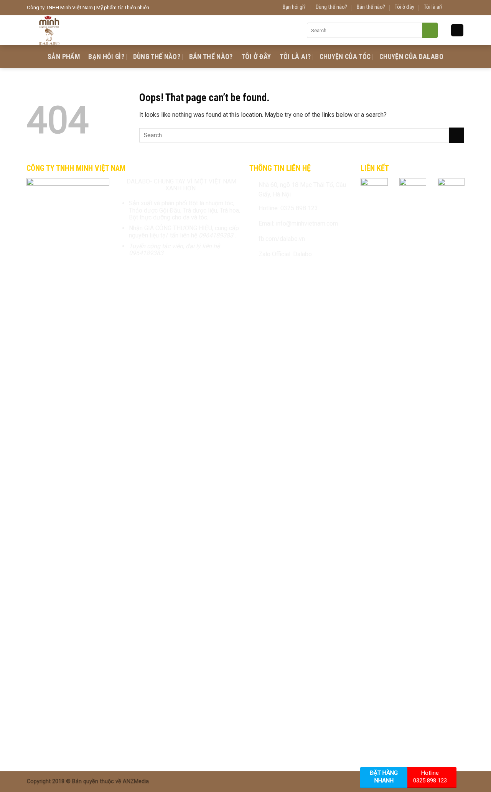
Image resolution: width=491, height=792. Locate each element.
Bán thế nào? (371, 7)
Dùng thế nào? (331, 7)
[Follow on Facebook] (452, 8)
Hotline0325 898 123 (430, 776)
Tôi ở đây (404, 7)
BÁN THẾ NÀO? (211, 57)
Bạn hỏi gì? (294, 7)
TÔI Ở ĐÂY (256, 57)
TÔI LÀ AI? (295, 57)
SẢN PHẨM (64, 57)
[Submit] (430, 30)
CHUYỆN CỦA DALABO (411, 57)
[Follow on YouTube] (460, 8)
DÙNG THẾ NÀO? (157, 57)
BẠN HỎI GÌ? (106, 57)
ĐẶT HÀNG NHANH (384, 776)
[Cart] (457, 30)
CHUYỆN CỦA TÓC (345, 57)
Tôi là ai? (433, 7)
